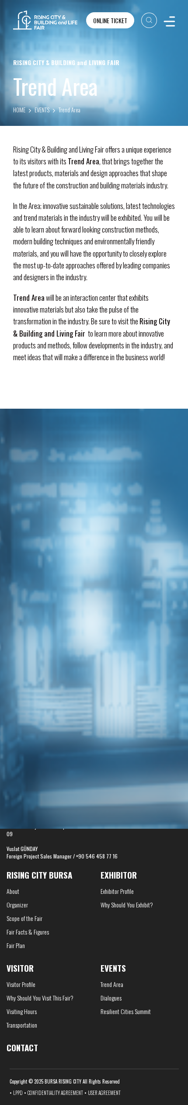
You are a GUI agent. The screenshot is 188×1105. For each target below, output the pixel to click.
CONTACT (22, 721)
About (13, 891)
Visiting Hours (22, 1011)
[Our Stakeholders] (94, 489)
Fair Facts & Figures (28, 931)
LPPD (18, 1092)
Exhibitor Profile (117, 891)
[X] (141, 731)
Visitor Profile (21, 984)
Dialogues (111, 997)
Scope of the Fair (24, 918)
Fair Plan (16, 945)
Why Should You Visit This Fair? (40, 997)
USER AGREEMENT (104, 1092)
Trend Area (69, 109)
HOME (19, 109)
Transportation (22, 1024)
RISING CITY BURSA (39, 875)
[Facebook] (131, 731)
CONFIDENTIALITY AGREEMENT (55, 1092)
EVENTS (42, 109)
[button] (88, 651)
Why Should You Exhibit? (127, 904)
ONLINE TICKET (110, 20)
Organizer (17, 904)
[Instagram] (152, 731)
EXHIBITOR (119, 875)
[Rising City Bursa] (45, 20)
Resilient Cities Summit (126, 1011)
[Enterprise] (139, 610)
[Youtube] (165, 731)
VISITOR (20, 968)
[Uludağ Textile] (49, 610)
